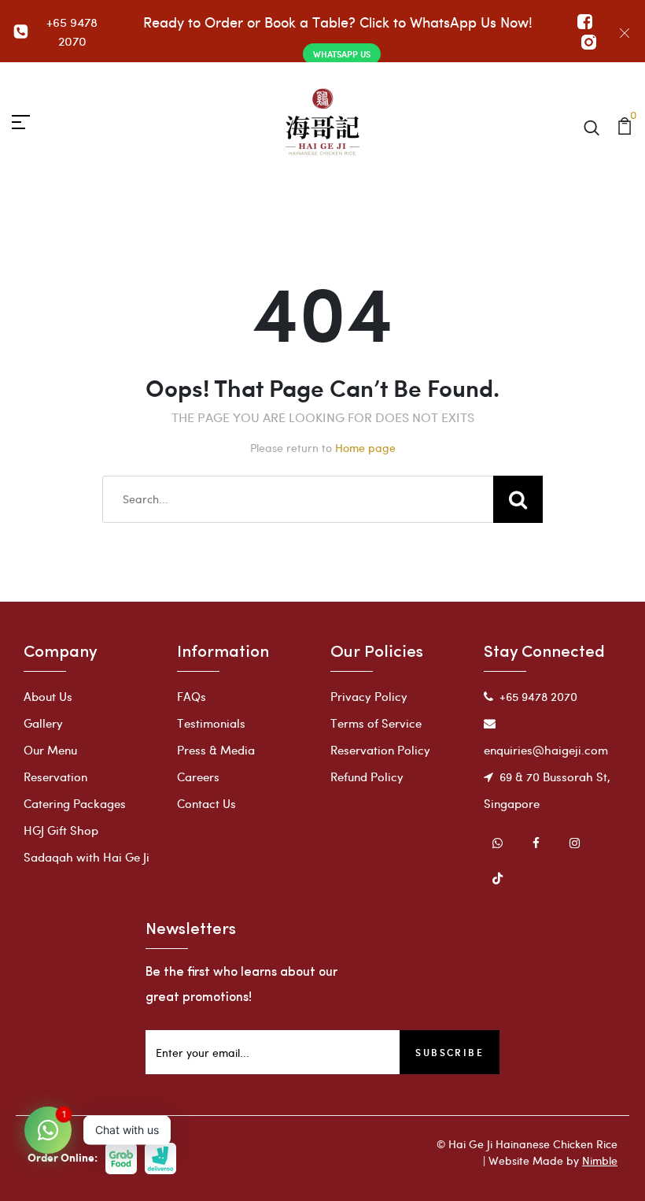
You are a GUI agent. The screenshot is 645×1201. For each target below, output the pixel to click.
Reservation (55, 776)
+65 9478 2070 (72, 31)
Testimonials (211, 723)
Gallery (43, 723)
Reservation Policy (380, 750)
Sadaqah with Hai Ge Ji (86, 857)
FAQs (191, 696)
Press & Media (216, 750)
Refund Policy (367, 776)
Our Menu (50, 750)
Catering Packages (75, 803)
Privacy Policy (368, 696)
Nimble (599, 1160)
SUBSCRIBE (449, 1052)
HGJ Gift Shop (61, 830)
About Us (48, 696)
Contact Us (206, 803)
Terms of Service (376, 723)
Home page (365, 447)
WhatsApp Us (341, 54)
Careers (198, 776)
